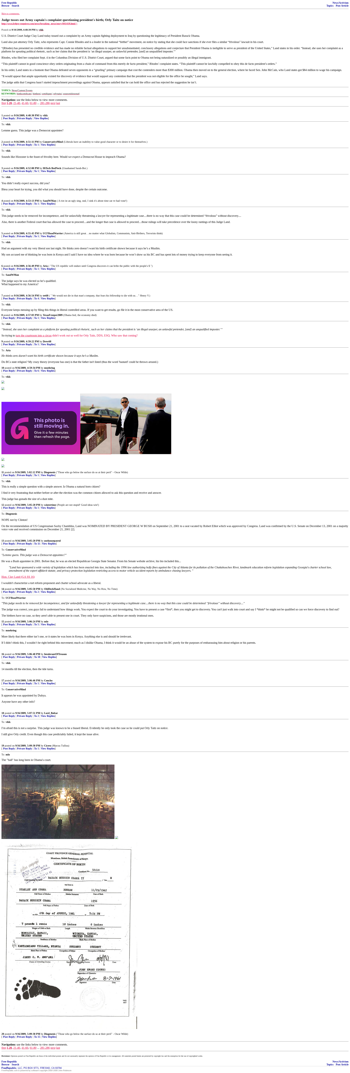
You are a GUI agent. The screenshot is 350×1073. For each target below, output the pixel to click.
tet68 (45, 295)
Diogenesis (49, 472)
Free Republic (9, 2)
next (52, 103)
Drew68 (47, 341)
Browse (5, 5)
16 (2, 654)
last (58, 103)
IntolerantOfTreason (55, 654)
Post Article (342, 5)
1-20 (9, 103)
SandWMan (49, 200)
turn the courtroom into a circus (34, 335)
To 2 (36, 592)
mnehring (49, 368)
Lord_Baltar (51, 713)
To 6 (36, 370)
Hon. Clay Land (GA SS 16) (18, 576)
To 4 (36, 298)
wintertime (50, 505)
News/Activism (340, 2)
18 (2, 713)
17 (2, 680)
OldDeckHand (52, 589)
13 (2, 540)
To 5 (36, 624)
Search (15, 5)
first (3, 103)
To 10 (37, 657)
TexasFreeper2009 (53, 315)
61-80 (33, 103)
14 (2, 589)
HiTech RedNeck (52, 168)
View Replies (41, 118)
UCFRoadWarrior (53, 233)
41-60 (25, 103)
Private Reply (24, 118)
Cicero (47, 745)
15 (2, 621)
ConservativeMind (53, 141)
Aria (45, 266)
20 (2, 1034)
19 (2, 745)
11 (2, 472)
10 (2, 368)
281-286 (45, 103)
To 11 (37, 543)
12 (2, 505)
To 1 (36, 144)
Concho (48, 680)
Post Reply (9, 118)
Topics (329, 5)
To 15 (37, 1037)
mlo (46, 621)
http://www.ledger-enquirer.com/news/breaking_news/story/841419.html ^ (39, 23)
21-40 (16, 103)
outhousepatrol (52, 540)
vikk (45, 115)
